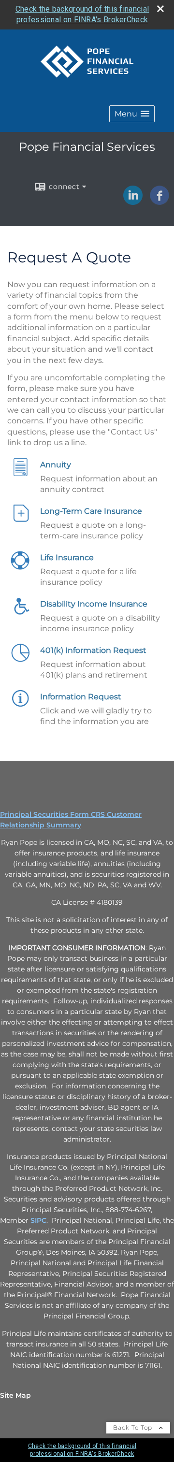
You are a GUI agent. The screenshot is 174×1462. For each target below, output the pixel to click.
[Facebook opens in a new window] (159, 201)
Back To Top (133, 1427)
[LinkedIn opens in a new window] (133, 201)
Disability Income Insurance (93, 603)
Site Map (15, 1395)
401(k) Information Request (93, 650)
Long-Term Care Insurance (91, 511)
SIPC (38, 1220)
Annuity (55, 464)
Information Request (80, 696)
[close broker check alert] (160, 9)
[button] (132, 113)
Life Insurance (67, 557)
